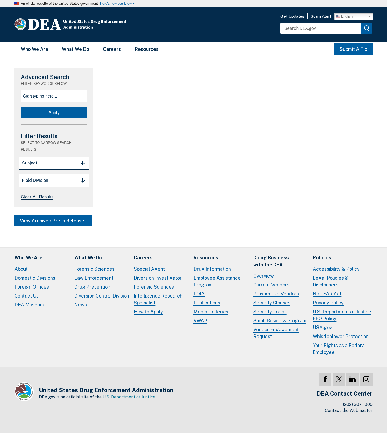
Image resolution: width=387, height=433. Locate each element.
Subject (29, 163)
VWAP (200, 320)
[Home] (86, 24)
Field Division (35, 180)
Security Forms (270, 311)
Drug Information (212, 269)
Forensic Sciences (94, 269)
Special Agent (149, 269)
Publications (207, 302)
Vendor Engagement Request (276, 333)
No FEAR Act (327, 293)
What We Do (75, 49)
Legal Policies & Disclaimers (330, 281)
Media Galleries (211, 311)
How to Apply (148, 311)
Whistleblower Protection (341, 336)
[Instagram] (366, 379)
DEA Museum (29, 305)
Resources (146, 49)
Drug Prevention (92, 287)
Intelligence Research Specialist (158, 299)
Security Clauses (271, 302)
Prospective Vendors (276, 293)
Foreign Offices (31, 287)
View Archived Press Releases (53, 220)
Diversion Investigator (158, 278)
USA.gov (322, 327)
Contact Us (26, 296)
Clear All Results (37, 196)
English (346, 16)
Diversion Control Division (101, 296)
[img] (366, 28)
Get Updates (292, 16)
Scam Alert (321, 16)
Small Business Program (279, 320)
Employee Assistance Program (217, 281)
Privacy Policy (328, 302)
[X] (339, 379)
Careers (112, 49)
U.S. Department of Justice (129, 397)
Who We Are (34, 49)
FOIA (199, 293)
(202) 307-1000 (358, 404)
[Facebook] (325, 379)
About (21, 269)
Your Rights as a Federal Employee (339, 349)
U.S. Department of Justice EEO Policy (342, 315)
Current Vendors (271, 285)
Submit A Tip (353, 49)
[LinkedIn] (352, 379)
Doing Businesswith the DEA (271, 261)
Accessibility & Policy (336, 269)
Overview (263, 276)
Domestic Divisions (34, 278)
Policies (322, 257)
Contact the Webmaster (349, 410)
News (80, 305)
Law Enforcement (93, 278)
